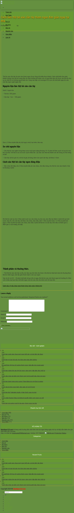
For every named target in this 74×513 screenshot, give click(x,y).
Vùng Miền (5, 422)
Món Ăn (8, 28)
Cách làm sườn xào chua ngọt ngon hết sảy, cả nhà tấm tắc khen (22, 354)
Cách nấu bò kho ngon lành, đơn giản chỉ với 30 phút (18, 387)
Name (3, 314)
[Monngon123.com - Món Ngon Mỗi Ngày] (7, 2)
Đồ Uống (4, 416)
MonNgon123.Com (19, 489)
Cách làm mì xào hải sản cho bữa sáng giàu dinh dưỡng (19, 360)
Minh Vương (23, 26)
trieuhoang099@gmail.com (21, 433)
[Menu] (6, 7)
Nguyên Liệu (9, 31)
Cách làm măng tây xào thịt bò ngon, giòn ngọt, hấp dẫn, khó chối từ (23, 370)
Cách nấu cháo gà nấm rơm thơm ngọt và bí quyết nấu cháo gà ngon (23, 376)
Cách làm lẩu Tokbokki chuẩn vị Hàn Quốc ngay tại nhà (19, 392)
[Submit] (5, 494)
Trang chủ (9, 12)
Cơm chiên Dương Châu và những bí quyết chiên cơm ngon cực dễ (23, 398)
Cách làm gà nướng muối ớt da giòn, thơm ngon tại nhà (19, 403)
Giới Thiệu (8, 498)
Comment (4, 311)
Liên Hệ (7, 510)
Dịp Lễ (8, 22)
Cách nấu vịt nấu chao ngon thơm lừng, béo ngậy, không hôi (22, 286)
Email (3, 318)
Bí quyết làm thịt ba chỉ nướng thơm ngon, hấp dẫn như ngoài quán (23, 365)
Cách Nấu (3, 12)
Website (3, 321)
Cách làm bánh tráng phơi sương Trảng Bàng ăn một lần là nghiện (22, 381)
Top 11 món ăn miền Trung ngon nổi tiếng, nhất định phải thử (23, 288)
